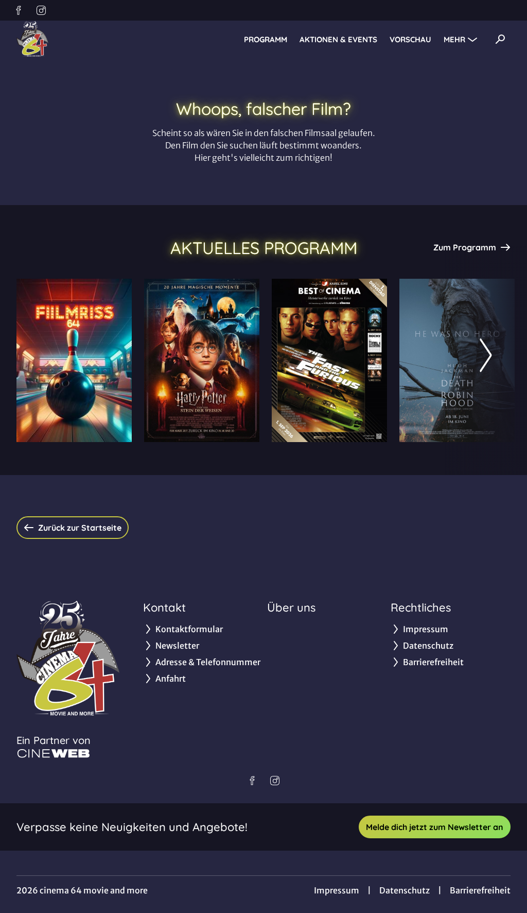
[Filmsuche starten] (500, 39)
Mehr (454, 39)
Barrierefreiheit (480, 890)
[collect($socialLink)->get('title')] (18, 10)
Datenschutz (404, 890)
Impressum (336, 890)
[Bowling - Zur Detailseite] (74, 360)
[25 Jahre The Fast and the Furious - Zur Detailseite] (329, 360)
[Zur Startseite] (88, 39)
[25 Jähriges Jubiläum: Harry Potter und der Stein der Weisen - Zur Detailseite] (201, 360)
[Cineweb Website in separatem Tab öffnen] (53, 753)
